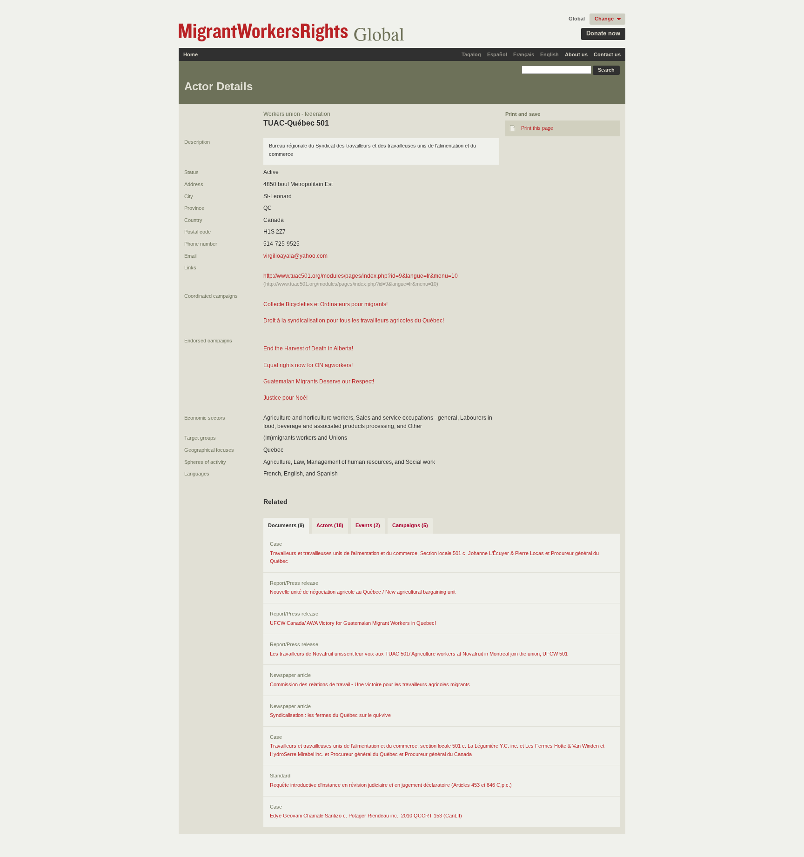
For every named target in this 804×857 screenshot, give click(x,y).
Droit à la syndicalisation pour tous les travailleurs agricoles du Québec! (353, 320)
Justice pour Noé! (285, 398)
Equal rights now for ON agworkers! (308, 365)
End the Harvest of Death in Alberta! (308, 348)
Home (190, 54)
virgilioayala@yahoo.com (295, 256)
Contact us (607, 54)
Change (604, 18)
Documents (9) (286, 525)
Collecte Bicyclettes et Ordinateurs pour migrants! (325, 304)
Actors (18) (329, 525)
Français (523, 54)
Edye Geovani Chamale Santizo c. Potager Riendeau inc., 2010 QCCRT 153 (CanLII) (366, 815)
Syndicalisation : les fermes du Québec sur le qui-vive (330, 715)
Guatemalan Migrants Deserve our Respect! (318, 381)
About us (576, 54)
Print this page (537, 128)
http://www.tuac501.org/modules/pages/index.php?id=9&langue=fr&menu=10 (360, 276)
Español (497, 54)
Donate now (603, 33)
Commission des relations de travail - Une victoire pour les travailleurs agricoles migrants (370, 684)
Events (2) (367, 525)
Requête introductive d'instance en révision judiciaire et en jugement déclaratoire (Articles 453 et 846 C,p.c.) (391, 785)
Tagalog (471, 54)
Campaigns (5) (410, 525)
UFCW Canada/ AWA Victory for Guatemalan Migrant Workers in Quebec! (353, 623)
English (549, 54)
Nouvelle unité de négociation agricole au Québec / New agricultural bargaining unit (363, 592)
